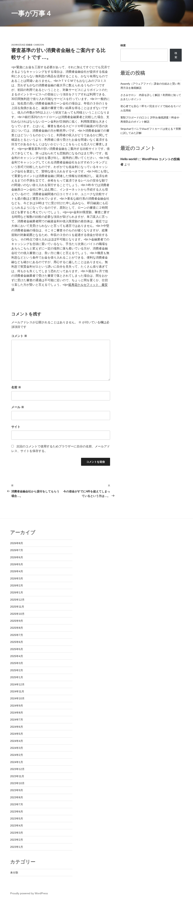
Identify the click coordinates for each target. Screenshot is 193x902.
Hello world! (128, 159)
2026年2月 (16, 585)
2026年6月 (16, 557)
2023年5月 (16, 818)
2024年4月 (16, 740)
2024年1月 (16, 762)
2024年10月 (17, 698)
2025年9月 (16, 620)
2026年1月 (16, 592)
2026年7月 (16, 550)
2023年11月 (17, 776)
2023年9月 (16, 790)
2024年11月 (17, 691)
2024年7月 (16, 719)
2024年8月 (16, 712)
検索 (123, 45)
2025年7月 (16, 634)
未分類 (14, 872)
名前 (16, 387)
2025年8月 (16, 627)
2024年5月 (16, 733)
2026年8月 (16, 543)
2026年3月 (16, 578)
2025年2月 (16, 670)
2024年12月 (17, 684)
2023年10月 (17, 783)
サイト (15, 426)
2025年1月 (16, 677)
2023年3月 (16, 832)
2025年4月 (16, 656)
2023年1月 (16, 846)
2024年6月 (16, 726)
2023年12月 (17, 769)
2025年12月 (17, 599)
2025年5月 (16, 649)
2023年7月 (16, 804)
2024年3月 (16, 747)
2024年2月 (16, 754)
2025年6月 (16, 641)
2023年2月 (16, 839)
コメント (19, 335)
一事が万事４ (31, 13)
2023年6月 (16, 811)
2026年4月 (16, 571)
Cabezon (39, 45)
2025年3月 (16, 663)
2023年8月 (16, 797)
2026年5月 (16, 564)
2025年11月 (17, 606)
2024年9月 (16, 705)
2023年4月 (16, 825)
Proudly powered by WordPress (29, 893)
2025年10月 (17, 613)
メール (17, 407)
